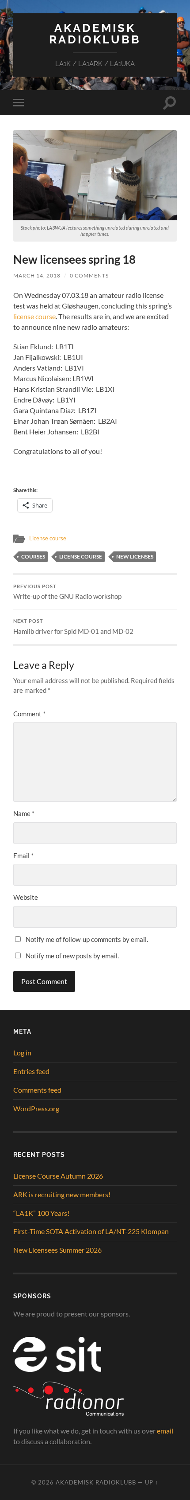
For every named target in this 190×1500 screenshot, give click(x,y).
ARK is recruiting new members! (61, 1194)
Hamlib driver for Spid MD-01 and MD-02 (73, 626)
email (165, 1430)
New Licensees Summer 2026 (57, 1250)
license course (34, 316)
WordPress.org (36, 1108)
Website (25, 897)
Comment (29, 714)
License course (47, 538)
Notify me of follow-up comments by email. (87, 939)
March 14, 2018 (37, 275)
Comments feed (37, 1090)
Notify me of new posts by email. (72, 956)
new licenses (134, 556)
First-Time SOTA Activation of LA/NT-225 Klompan (91, 1231)
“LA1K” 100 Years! (41, 1213)
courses (33, 556)
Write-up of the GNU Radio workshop (67, 592)
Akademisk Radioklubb (95, 33)
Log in (22, 1052)
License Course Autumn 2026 (58, 1176)
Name (23, 813)
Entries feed (31, 1071)
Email (23, 855)
